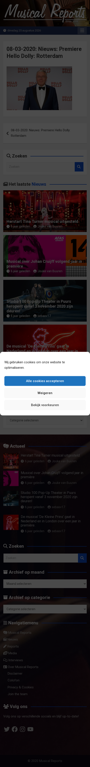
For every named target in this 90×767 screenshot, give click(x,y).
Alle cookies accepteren (45, 381)
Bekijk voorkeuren (45, 405)
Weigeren (45, 393)
